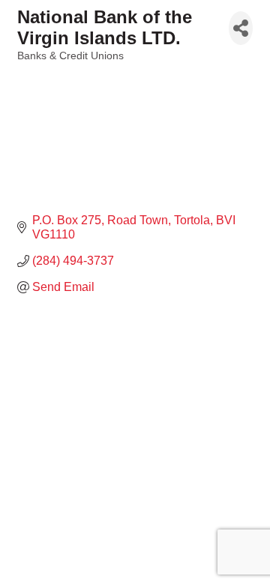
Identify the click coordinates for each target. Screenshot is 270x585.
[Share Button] (241, 28)
